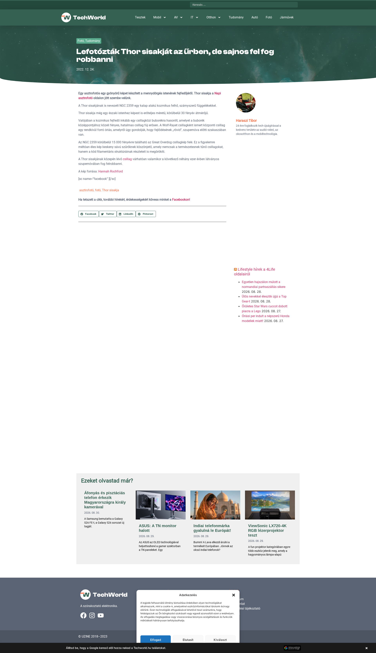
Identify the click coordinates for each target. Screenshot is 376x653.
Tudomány (236, 17)
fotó (98, 190)
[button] (234, 595)
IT (192, 17)
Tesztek (140, 17)
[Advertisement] (262, 203)
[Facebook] (83, 615)
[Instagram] (92, 615)
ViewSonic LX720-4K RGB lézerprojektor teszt (267, 530)
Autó (254, 17)
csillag (127, 159)
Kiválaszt (220, 640)
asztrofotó (86, 190)
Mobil (157, 17)
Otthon (211, 17)
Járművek (287, 17)
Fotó (269, 17)
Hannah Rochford (110, 171)
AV (176, 17)
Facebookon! (181, 199)
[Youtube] (101, 615)
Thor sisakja (110, 190)
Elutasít (188, 640)
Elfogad (155, 640)
